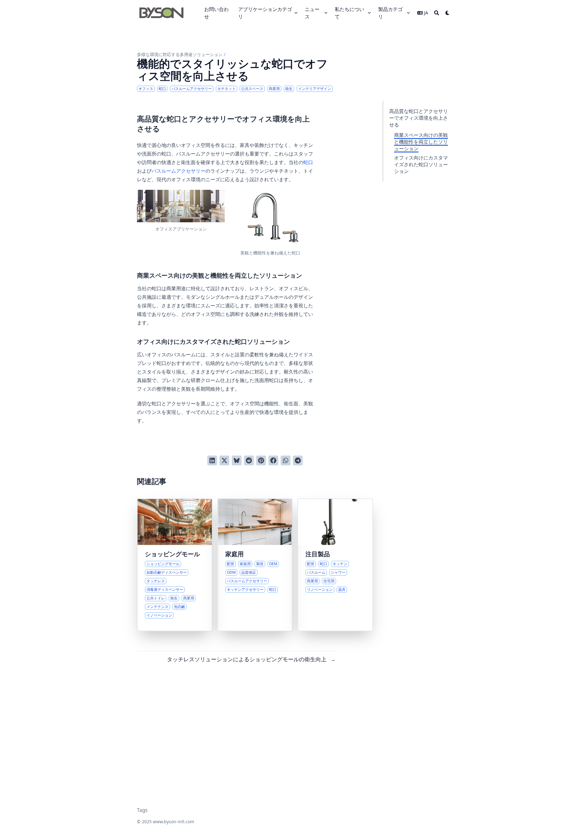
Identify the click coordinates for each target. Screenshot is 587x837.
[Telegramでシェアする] (298, 460)
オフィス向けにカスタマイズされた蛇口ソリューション (421, 164)
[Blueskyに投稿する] (237, 460)
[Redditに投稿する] (249, 460)
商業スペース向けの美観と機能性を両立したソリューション (421, 142)
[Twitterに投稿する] (224, 460)
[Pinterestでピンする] (261, 460)
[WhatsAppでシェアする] (285, 460)
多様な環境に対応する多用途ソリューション (180, 54)
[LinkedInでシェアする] (212, 460)
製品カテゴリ (390, 13)
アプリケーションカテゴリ (265, 13)
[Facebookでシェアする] (273, 460)
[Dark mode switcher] (447, 12)
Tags (142, 810)
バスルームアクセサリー (178, 170)
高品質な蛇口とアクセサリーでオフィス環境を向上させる (418, 118)
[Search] (436, 12)
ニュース (312, 13)
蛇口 (308, 162)
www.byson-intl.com (173, 821)
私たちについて (349, 13)
